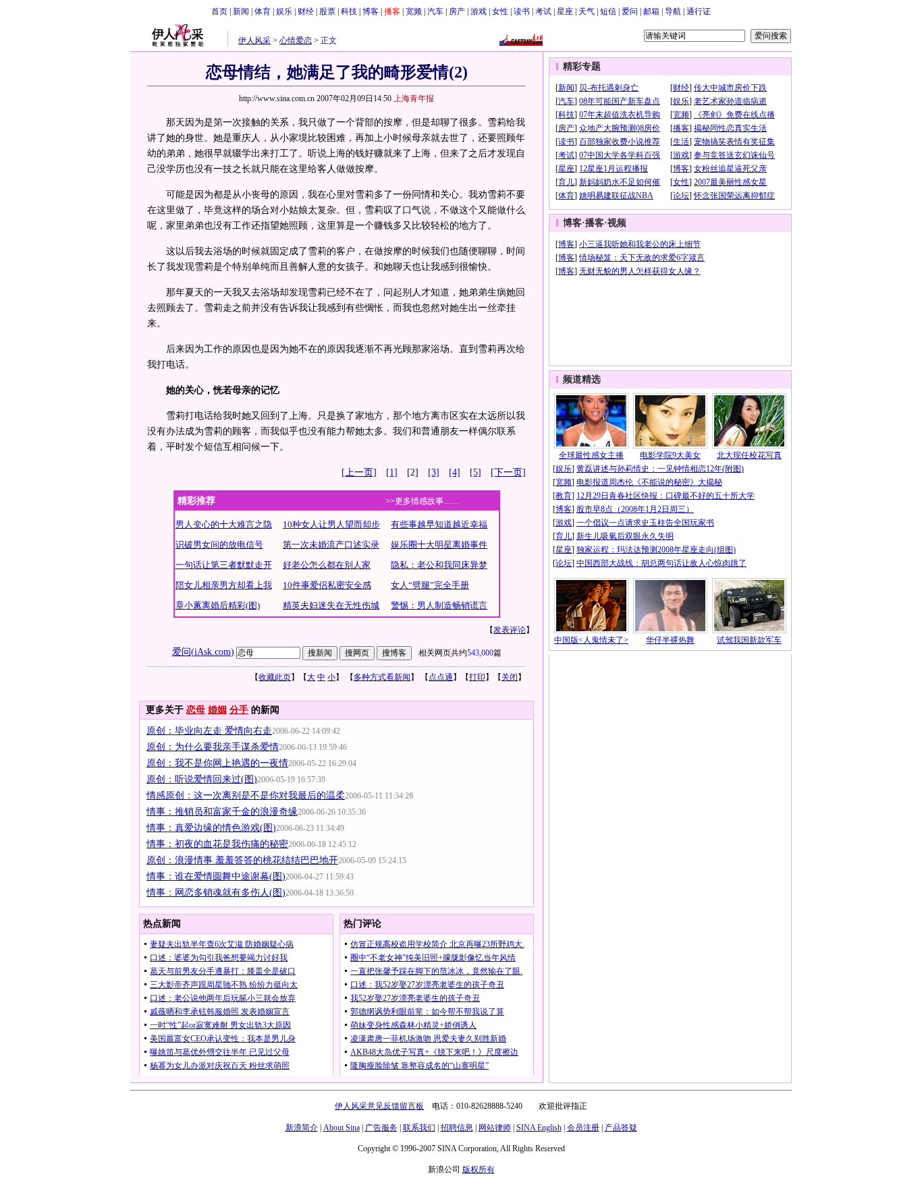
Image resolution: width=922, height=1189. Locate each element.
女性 (500, 11)
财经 (306, 11)
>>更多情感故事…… (422, 501)
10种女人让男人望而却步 (331, 524)
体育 (262, 11)
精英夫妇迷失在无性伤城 (331, 605)
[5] (475, 472)
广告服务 (381, 1127)
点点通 (441, 677)
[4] (454, 472)
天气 (586, 11)
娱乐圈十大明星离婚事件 (439, 545)
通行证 (698, 11)
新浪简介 (302, 1127)
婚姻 (217, 710)
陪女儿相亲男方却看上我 (223, 585)
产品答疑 (621, 1127)
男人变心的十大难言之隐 (223, 524)
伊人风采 (254, 40)
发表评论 (509, 630)
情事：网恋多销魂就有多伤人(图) (216, 893)
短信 (608, 11)
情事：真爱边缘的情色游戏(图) (211, 828)
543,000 (480, 653)
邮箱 (651, 11)
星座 (565, 11)
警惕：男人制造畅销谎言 (439, 605)
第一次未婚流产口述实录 (331, 545)
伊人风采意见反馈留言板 (379, 1106)
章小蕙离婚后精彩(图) (217, 605)
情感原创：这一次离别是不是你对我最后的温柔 (245, 795)
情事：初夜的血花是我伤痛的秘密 (217, 844)
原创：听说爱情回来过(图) (201, 779)
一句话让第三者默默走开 (223, 565)
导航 (673, 11)
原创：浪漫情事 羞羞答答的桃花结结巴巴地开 (242, 860)
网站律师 (495, 1127)
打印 (477, 677)
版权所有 (478, 1169)
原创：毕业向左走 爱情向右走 (209, 731)
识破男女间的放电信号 (219, 545)
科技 (349, 11)
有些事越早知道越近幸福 (439, 524)
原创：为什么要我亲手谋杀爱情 (212, 747)
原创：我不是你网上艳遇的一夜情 (217, 763)
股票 (327, 11)
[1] (392, 472)
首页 (219, 11)
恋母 (195, 710)
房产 (457, 11)
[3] (433, 472)
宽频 (414, 11)
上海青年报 (414, 98)
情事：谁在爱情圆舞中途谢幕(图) (216, 876)
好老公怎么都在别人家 (327, 565)
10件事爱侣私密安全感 (327, 585)
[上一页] (359, 472)
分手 (238, 710)
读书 (522, 11)
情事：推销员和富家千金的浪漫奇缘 (222, 812)
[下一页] (508, 472)
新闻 (241, 11)
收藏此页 (275, 677)
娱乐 (284, 11)
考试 (543, 11)
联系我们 (419, 1127)
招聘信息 (457, 1127)
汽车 (435, 11)
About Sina (341, 1127)
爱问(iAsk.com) (203, 652)
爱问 (630, 11)
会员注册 (583, 1127)
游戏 (478, 11)
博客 (370, 11)
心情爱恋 (295, 40)
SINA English (539, 1127)
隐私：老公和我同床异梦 (439, 565)
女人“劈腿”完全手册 (430, 585)
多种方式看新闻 (382, 677)
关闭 (509, 677)
